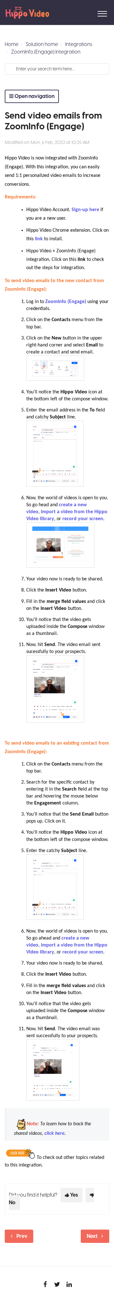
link (39, 239)
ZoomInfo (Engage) (65, 301)
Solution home (42, 44)
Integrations (78, 44)
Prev (22, 1236)
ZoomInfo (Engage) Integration (45, 51)
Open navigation (34, 96)
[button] (102, 12)
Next (92, 1236)
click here (54, 1133)
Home (11, 44)
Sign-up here (85, 209)
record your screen (82, 518)
